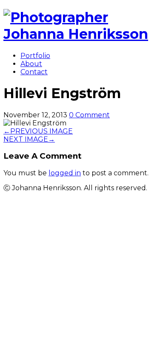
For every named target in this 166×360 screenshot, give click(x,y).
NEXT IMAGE (29, 139)
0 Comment (89, 115)
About (31, 64)
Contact (34, 72)
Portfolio (35, 56)
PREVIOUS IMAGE (38, 131)
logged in (65, 173)
